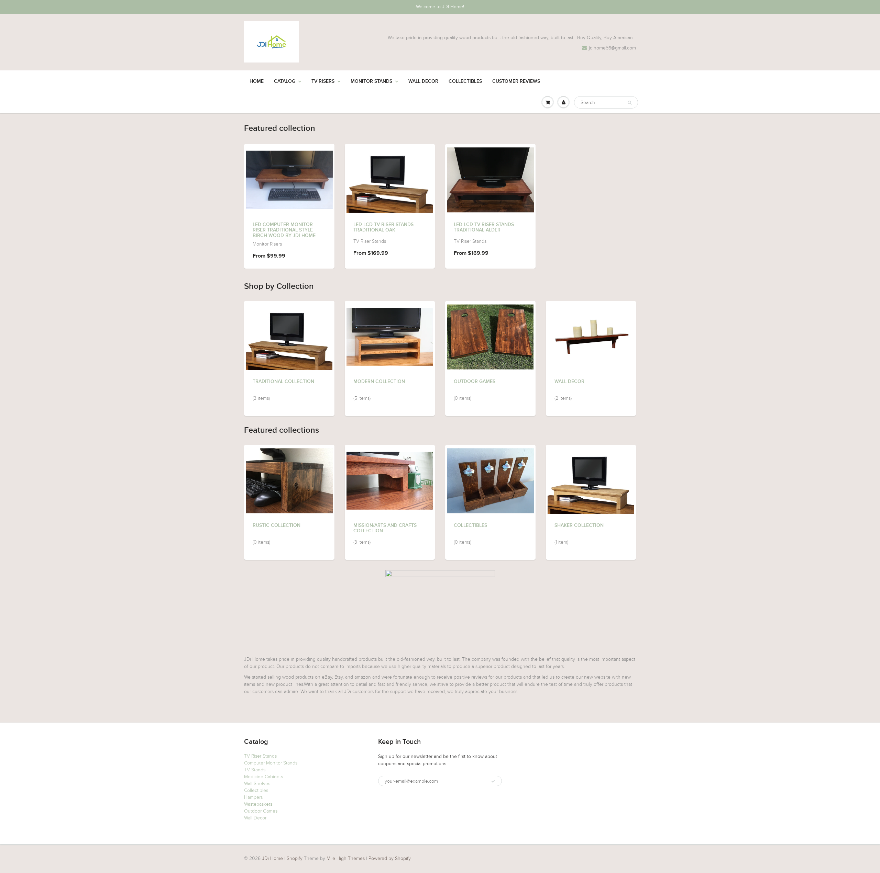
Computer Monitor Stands (270, 763)
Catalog (284, 81)
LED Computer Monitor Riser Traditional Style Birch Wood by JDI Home (284, 230)
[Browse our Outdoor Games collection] (490, 335)
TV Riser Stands (260, 756)
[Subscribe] (493, 781)
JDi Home (272, 858)
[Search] (629, 102)
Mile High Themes (346, 858)
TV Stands (254, 770)
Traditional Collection (283, 381)
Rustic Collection (276, 525)
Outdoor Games (474, 381)
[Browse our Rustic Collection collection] (289, 478)
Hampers (253, 797)
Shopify (294, 858)
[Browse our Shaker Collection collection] (591, 479)
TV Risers (322, 81)
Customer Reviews (516, 81)
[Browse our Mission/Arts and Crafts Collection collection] (389, 475)
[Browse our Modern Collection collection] (389, 331)
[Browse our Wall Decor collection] (591, 331)
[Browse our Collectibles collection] (490, 478)
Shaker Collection (579, 525)
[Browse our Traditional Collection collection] (289, 335)
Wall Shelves (257, 783)
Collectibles (465, 81)
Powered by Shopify (389, 858)
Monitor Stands (371, 81)
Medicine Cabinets (263, 777)
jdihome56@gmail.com (612, 48)
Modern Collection (379, 381)
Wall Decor (423, 81)
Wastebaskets (258, 804)
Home (257, 81)
